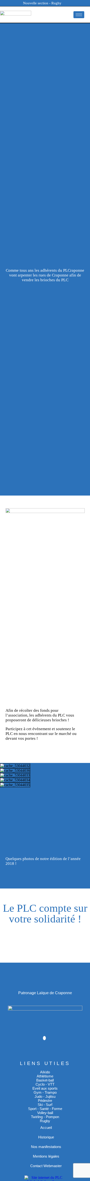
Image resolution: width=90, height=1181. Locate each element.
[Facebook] (44, 1038)
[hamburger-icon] (78, 14)
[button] (44, 789)
